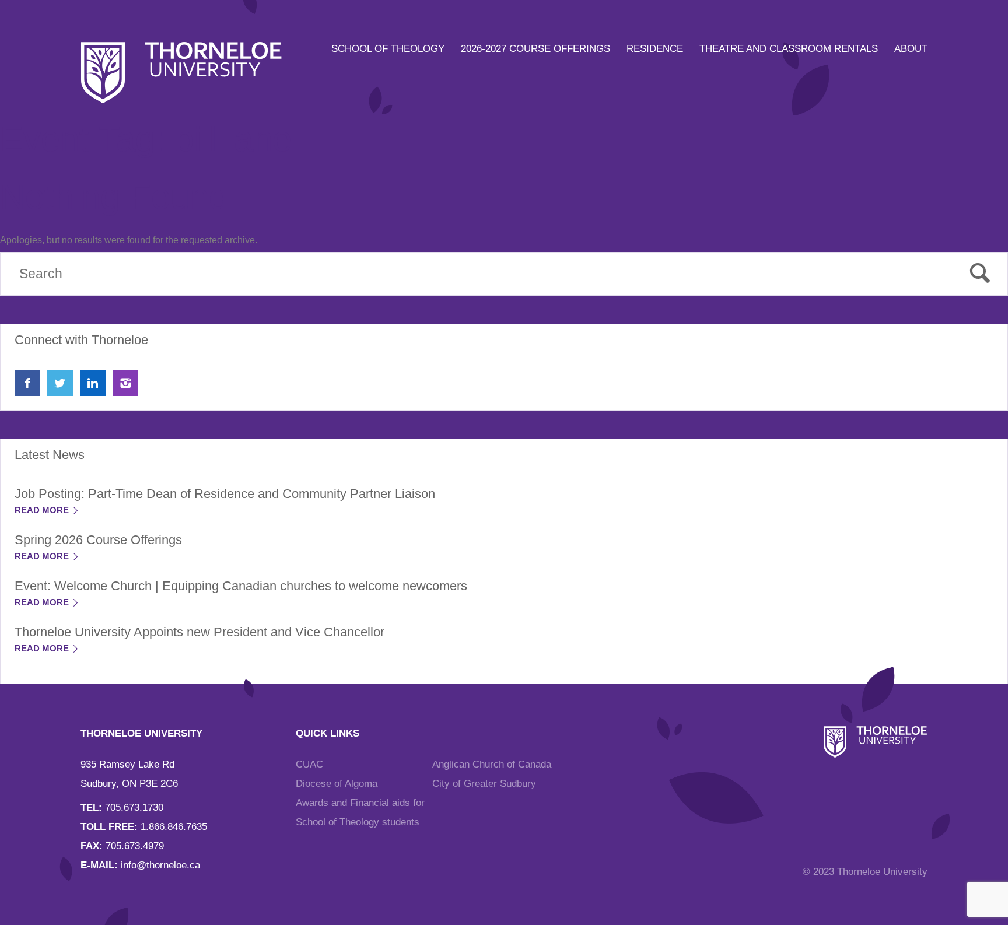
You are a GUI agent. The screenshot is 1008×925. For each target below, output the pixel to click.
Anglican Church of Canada (491, 764)
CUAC (309, 764)
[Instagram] (125, 383)
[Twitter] (60, 383)
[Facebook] (27, 383)
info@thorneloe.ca (160, 865)
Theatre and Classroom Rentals (788, 48)
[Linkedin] (93, 383)
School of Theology (387, 48)
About (911, 48)
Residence (654, 48)
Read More (43, 510)
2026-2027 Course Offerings (535, 48)
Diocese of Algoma (336, 783)
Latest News (50, 454)
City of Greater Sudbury (484, 783)
